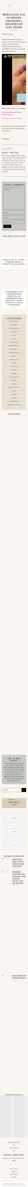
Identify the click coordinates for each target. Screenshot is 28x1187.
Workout (14, 394)
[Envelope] (25, 2)
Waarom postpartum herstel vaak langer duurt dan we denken (19, 877)
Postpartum (14, 366)
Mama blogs (14, 342)
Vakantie (14, 380)
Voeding (14, 384)
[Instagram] (21, 2)
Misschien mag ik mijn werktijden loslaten (18, 862)
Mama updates (14, 349)
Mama (14, 338)
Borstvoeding (14, 321)
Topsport (14, 373)
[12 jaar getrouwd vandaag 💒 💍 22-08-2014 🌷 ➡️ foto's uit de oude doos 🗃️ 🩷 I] (7, 1102)
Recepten (14, 370)
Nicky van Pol (10, 153)
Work (14, 390)
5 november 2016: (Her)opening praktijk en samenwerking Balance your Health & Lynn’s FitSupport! (14, 298)
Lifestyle (10, 10)
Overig (14, 363)
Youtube (17, 10)
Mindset (14, 356)
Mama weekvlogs (14, 352)
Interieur (14, 331)
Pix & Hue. (23, 1185)
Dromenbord (14, 324)
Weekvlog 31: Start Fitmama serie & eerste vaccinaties (14, 262)
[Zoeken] (24, 790)
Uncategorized (14, 377)
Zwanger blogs (14, 401)
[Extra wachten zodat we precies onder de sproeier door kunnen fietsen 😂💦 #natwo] (21, 1102)
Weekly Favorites (14, 387)
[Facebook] (10, 1164)
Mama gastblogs (14, 345)
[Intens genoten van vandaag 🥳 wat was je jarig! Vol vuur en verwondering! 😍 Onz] (21, 1116)
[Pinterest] (23, 2)
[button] (2, 2)
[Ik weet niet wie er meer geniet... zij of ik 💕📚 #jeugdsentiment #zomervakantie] (7, 1116)
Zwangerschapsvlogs (14, 11)
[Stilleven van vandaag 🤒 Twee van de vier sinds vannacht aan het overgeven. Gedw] (21, 1130)
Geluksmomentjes (14, 328)
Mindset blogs (14, 359)
